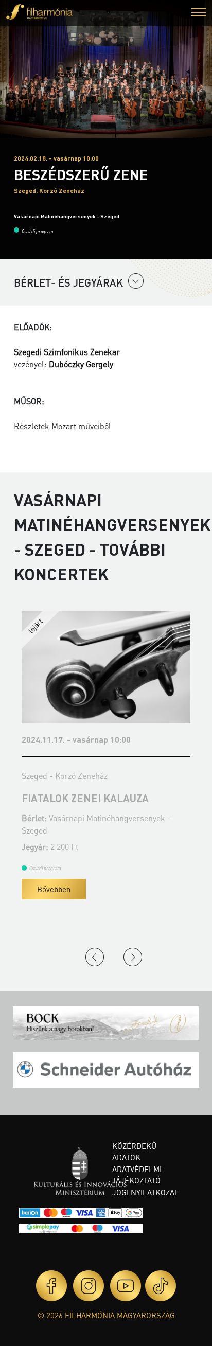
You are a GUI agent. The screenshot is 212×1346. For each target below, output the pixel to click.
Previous (94, 957)
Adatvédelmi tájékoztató (137, 1175)
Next (132, 957)
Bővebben (79, 889)
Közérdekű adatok (134, 1152)
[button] (198, 13)
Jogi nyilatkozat (145, 1192)
